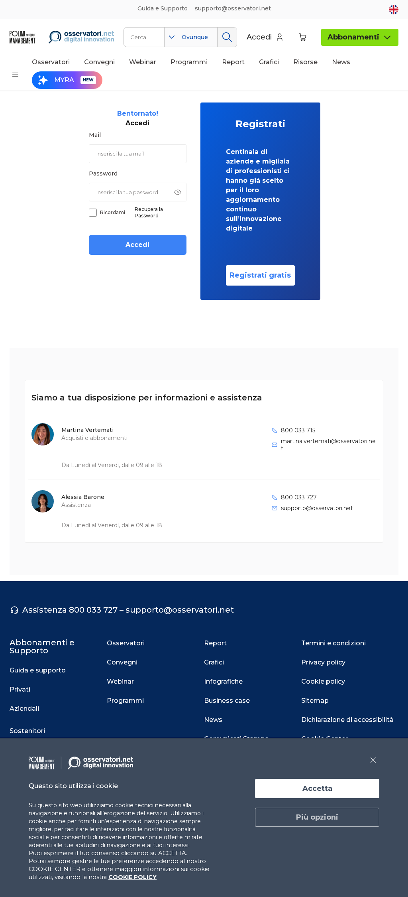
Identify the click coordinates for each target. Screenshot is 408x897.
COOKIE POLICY (132, 877)
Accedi (137, 244)
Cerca (227, 37)
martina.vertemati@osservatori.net (328, 445)
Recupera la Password (149, 212)
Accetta (317, 788)
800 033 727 (299, 497)
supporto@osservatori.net (317, 508)
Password (103, 173)
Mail (95, 134)
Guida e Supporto (162, 8)
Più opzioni (317, 817)
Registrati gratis (260, 275)
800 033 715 (298, 430)
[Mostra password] (178, 192)
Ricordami (112, 212)
